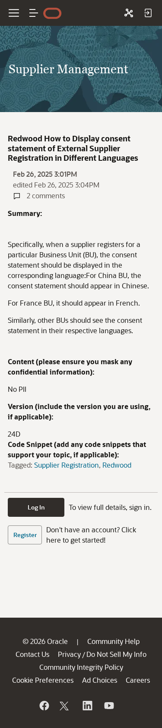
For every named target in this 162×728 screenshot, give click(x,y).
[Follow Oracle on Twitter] (65, 705)
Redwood (116, 464)
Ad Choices (99, 679)
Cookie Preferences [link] (42, 679)
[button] (33, 12)
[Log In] (147, 13)
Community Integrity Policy (81, 667)
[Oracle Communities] (129, 13)
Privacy (69, 654)
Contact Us (32, 654)
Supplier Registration (66, 464)
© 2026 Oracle (45, 641)
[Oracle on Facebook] (43, 705)
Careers (138, 679)
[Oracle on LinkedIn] (86, 705)
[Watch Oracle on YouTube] (108, 705)
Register (25, 535)
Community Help (113, 641)
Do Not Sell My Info (116, 654)
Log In (36, 507)
